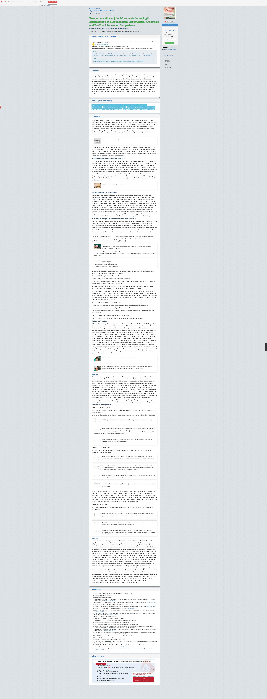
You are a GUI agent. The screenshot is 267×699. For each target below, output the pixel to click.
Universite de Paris (121, 107)
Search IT (135, 105)
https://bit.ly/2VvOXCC (107, 642)
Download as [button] (169, 24)
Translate (48, 5)
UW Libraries (130, 107)
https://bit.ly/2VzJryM (113, 614)
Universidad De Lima (117, 109)
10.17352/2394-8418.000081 (101, 44)
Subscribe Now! (169, 43)
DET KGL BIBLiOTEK (97, 109)
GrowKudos (128, 105)
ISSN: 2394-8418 (95, 8)
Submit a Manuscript (52, 1)
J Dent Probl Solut (261, 1)
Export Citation (95, 105)
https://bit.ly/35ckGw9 (110, 600)
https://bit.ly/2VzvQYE (151, 606)
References (167, 66)
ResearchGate (145, 109)
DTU (130, 109)
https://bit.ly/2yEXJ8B (151, 602)
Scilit (104, 107)
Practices (13, 1)
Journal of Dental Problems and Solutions (103, 11)
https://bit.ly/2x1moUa (99, 649)
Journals (26, 1)
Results (166, 63)
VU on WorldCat (136, 109)
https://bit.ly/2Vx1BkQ (123, 646)
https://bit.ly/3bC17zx (99, 611)
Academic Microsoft (97, 107)
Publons (109, 105)
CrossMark (103, 105)
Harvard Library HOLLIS (118, 105)
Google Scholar (142, 105)
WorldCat (125, 109)
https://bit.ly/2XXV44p (110, 630)
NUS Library (147, 107)
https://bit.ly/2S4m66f (132, 608)
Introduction (167, 61)
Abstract (167, 60)
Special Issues (43, 1)
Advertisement (168, 67)
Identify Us (20, 1)
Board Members (34, 1)
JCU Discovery (106, 109)
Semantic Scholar (111, 107)
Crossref (152, 109)
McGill (153, 107)
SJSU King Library (139, 107)
